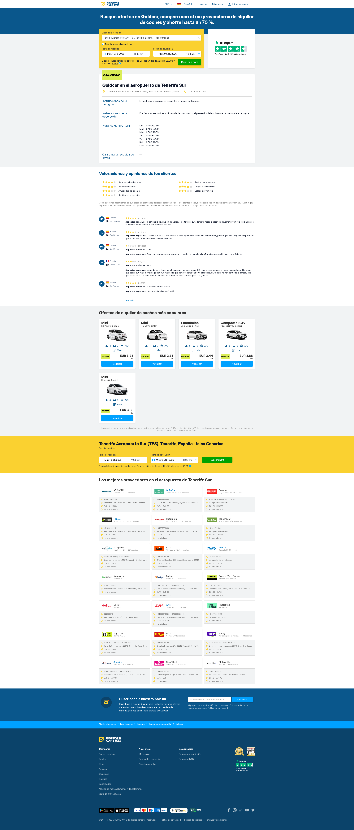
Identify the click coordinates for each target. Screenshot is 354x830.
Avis (168, 604)
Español (187, 4)
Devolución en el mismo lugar (118, 44)
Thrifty (222, 547)
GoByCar (171, 490)
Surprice (118, 662)
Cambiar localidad (107, 448)
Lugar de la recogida (111, 33)
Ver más (130, 300)
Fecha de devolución (163, 49)
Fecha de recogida (110, 49)
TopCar (117, 519)
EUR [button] (167, 4)
